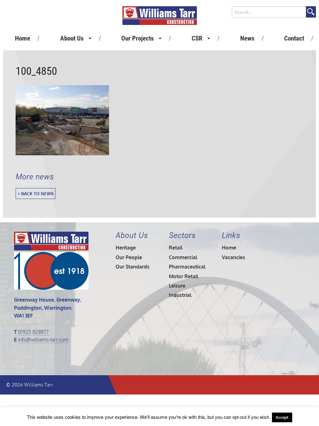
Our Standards (133, 267)
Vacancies (233, 257)
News (247, 38)
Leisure (177, 286)
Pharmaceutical (187, 267)
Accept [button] (282, 417)
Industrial (180, 295)
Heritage (126, 247)
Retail (176, 247)
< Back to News (35, 193)
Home (22, 38)
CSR (197, 38)
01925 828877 (33, 332)
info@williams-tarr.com (43, 339)
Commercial (183, 257)
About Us (72, 38)
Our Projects (137, 38)
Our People (129, 257)
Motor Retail (183, 276)
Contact (294, 38)
